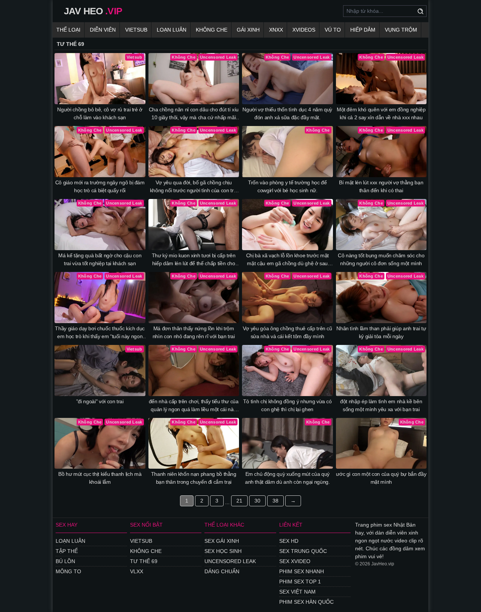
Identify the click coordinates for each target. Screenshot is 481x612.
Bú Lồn (65, 561)
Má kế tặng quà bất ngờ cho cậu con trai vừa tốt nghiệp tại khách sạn (99, 259)
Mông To (68, 571)
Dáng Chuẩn (221, 571)
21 (239, 501)
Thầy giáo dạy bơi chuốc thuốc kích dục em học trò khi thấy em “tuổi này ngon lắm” (100, 332)
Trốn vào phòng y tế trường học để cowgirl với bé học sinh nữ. (287, 186)
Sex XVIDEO (294, 561)
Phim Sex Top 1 (300, 582)
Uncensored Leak (230, 561)
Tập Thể (67, 551)
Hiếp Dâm (362, 30)
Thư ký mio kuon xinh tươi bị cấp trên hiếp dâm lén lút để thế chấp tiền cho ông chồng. (194, 259)
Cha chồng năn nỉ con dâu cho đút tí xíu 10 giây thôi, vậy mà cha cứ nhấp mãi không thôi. (194, 113)
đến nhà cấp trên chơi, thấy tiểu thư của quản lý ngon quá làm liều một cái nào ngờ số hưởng (194, 405)
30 (257, 501)
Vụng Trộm (401, 30)
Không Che (211, 30)
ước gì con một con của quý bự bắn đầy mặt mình (381, 478)
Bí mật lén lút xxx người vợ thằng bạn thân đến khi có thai (381, 186)
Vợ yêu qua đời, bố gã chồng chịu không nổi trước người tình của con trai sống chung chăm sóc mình (193, 186)
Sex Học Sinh (223, 551)
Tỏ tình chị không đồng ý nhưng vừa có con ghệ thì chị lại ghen (287, 405)
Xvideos (303, 30)
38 (275, 501)
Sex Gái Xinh (221, 541)
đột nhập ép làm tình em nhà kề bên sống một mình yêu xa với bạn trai (381, 405)
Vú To (333, 30)
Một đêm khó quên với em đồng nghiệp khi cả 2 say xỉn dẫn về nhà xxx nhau (381, 113)
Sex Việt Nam (297, 592)
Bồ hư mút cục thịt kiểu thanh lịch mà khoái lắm (99, 478)
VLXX (136, 571)
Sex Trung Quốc (303, 551)
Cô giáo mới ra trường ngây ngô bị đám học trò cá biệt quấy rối (100, 186)
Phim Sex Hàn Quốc (306, 602)
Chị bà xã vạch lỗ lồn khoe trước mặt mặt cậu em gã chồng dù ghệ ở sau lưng (287, 259)
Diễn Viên (103, 30)
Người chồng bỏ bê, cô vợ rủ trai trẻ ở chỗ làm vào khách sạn (99, 113)
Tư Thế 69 (143, 561)
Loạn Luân (171, 30)
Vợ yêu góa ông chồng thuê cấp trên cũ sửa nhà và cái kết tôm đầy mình (287, 332)
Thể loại (68, 30)
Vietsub (136, 30)
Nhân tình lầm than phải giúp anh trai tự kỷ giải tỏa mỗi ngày (381, 332)
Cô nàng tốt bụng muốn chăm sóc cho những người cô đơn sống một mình (381, 259)
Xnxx (276, 30)
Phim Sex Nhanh (301, 571)
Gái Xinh (248, 30)
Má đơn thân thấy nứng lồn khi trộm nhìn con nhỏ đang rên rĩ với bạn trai (194, 332)
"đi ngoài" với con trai (100, 401)
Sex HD (288, 541)
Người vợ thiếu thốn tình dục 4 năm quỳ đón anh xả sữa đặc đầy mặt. (287, 113)
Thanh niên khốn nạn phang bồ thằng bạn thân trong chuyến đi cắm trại (193, 478)
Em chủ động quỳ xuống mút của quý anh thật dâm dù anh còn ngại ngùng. (287, 478)
